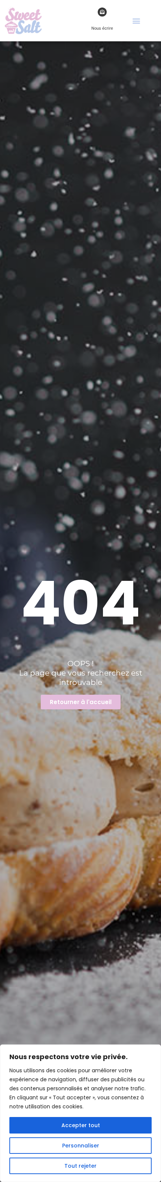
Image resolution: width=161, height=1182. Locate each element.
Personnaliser (80, 1145)
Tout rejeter (80, 1166)
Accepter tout (80, 1125)
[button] (136, 20)
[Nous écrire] (102, 12)
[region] (80, 1113)
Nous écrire (102, 28)
